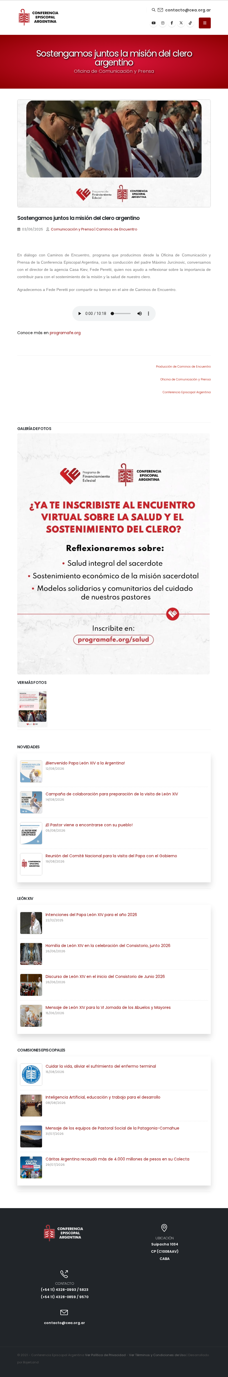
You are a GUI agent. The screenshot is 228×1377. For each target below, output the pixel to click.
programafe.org (65, 333)
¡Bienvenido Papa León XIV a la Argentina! (85, 763)
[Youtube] (153, 23)
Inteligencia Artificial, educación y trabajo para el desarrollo (103, 1097)
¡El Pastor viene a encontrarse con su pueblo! (89, 825)
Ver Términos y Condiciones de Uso (157, 1355)
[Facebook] (172, 23)
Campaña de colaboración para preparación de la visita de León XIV (112, 794)
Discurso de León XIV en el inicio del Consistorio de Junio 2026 (105, 976)
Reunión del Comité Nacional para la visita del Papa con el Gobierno (111, 856)
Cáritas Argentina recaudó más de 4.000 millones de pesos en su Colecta (117, 1159)
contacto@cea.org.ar (188, 10)
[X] (181, 23)
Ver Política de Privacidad (105, 1355)
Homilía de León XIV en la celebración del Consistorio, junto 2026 (108, 945)
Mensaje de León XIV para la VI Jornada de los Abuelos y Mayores (108, 1007)
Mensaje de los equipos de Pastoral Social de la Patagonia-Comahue (112, 1128)
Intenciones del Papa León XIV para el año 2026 (91, 914)
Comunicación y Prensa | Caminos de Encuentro (94, 229)
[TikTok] (190, 23)
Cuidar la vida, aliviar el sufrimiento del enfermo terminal (101, 1066)
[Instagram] (163, 23)
